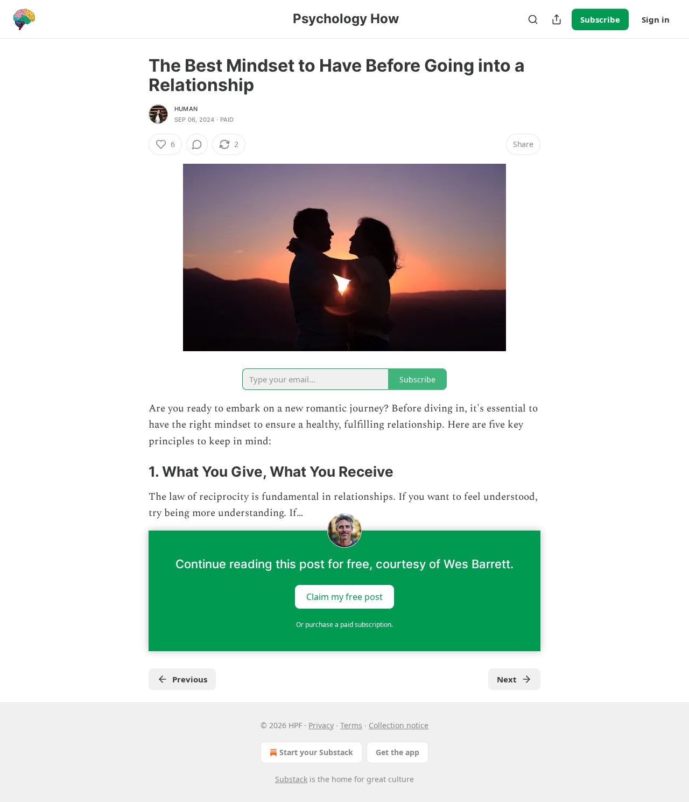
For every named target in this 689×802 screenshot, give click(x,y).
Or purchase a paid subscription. (344, 624)
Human (186, 109)
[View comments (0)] (197, 144)
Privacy (321, 725)
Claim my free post (344, 596)
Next (507, 679)
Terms (351, 725)
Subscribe (600, 19)
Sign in (656, 19)
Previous (189, 679)
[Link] (133, 472)
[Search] (533, 19)
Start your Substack (316, 752)
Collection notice (398, 725)
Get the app (397, 752)
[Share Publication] (556, 19)
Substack (291, 779)
